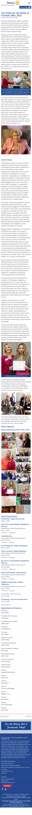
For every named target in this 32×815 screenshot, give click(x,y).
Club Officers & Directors (7, 763)
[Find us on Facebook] (2, 789)
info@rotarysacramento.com (8, 782)
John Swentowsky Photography (16, 806)
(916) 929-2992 (4, 781)
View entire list (6, 605)
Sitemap (24, 796)
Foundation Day (6, 536)
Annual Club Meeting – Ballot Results (13, 572)
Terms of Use (17, 796)
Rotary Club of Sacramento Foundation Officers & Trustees (15, 767)
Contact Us (3, 773)
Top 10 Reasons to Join (7, 771)
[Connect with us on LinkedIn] (5, 789)
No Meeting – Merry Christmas (11, 594)
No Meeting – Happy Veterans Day (12, 519)
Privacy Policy (9, 796)
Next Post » (29, 716)
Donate (7, 786)
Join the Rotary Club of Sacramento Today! (16, 725)
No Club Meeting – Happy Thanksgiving (14, 546)
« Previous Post (4, 716)
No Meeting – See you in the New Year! (14, 599)
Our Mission (4, 769)
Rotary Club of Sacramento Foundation (10, 765)
